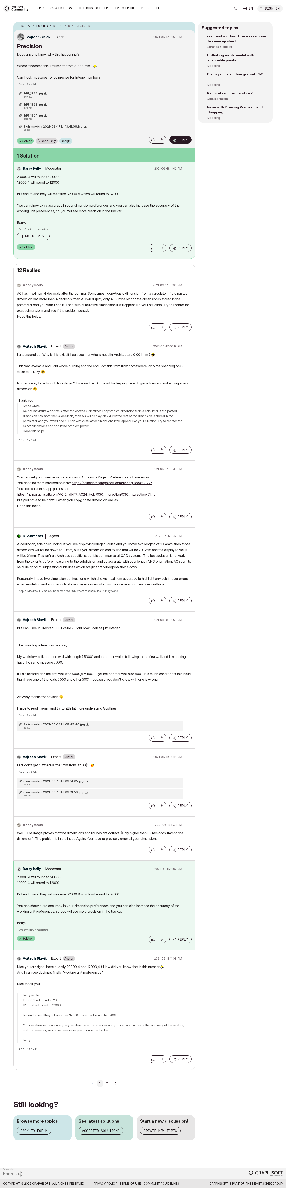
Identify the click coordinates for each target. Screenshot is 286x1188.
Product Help (151, 8)
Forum (40, 8)
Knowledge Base (61, 8)
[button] (153, 139)
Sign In (272, 8)
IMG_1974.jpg (33, 115)
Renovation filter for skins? (230, 93)
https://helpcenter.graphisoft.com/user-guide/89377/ (112, 483)
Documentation (217, 98)
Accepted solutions (101, 1131)
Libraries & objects (220, 46)
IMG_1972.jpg (33, 104)
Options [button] (189, 26)
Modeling (213, 65)
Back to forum (34, 1131)
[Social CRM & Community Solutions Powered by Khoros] (12, 1172)
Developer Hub (124, 8)
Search (236, 8)
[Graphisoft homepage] (266, 1173)
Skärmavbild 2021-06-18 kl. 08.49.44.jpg (54, 724)
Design (66, 141)
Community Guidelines (161, 1183)
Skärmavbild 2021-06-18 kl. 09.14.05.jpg (53, 781)
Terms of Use (130, 1183)
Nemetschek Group (267, 1183)
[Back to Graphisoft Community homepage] (17, 8)
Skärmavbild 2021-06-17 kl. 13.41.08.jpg (52, 126)
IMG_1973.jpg (33, 93)
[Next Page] (115, 1083)
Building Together (93, 8)
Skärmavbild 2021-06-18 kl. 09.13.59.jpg (53, 792)
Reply (183, 140)
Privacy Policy (105, 1183)
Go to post (35, 236)
